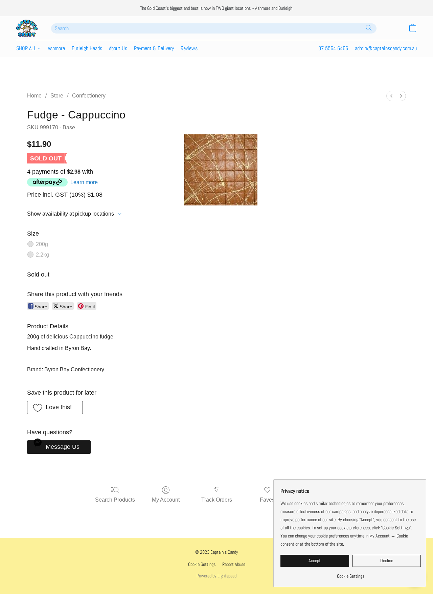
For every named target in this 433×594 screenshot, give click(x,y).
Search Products (115, 500)
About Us (118, 48)
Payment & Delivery (154, 48)
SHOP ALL (27, 48)
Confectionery (89, 95)
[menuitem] (391, 96)
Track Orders (216, 500)
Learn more (84, 182)
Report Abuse (233, 564)
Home (34, 95)
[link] (350, 573)
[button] (27, 28)
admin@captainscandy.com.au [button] (386, 48)
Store (56, 95)
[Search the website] (369, 27)
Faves (267, 500)
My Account (166, 500)
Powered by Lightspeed (216, 576)
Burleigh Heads (87, 48)
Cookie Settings (201, 564)
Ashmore (56, 48)
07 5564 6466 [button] (333, 48)
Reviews (189, 48)
